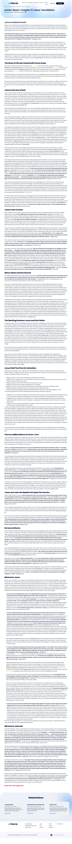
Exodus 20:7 (39, 568)
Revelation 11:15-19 (29, 669)
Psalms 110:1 (9, 667)
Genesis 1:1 (50, 214)
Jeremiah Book (9, 804)
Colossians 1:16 (28, 245)
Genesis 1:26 (28, 217)
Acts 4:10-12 (12, 541)
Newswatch (36, 2)
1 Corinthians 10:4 (57, 778)
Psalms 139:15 (16, 67)
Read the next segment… (14, 786)
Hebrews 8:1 (22, 659)
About (46, 4)
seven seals (35, 66)
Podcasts (41, 2)
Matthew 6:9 (17, 572)
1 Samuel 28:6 (25, 144)
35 (60, 510)
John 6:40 (9, 623)
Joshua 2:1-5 (19, 770)
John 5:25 (23, 619)
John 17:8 (11, 171)
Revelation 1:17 (23, 105)
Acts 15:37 (36, 549)
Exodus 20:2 (11, 255)
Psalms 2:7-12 (54, 478)
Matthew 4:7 (46, 607)
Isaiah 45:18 (30, 229)
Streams (46, 2)
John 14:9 (49, 149)
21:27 (28, 69)
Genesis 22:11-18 (35, 741)
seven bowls (18, 654)
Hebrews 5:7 (15, 452)
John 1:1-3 (49, 178)
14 (52, 178)
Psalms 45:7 (27, 103)
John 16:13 (34, 134)
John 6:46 (41, 122)
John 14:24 (13, 170)
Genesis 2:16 (41, 279)
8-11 (15, 255)
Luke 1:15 (57, 510)
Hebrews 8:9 (35, 103)
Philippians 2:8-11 (37, 39)
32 (21, 141)
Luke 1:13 (50, 497)
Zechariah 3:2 (58, 599)
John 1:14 (59, 267)
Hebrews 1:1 (53, 236)
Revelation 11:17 (22, 667)
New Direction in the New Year (35, 804)
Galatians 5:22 (40, 137)
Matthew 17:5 (7, 165)
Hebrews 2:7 (23, 154)
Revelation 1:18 (47, 624)
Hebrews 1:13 (16, 667)
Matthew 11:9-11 (23, 524)
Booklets (31, 2)
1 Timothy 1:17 (33, 122)
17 (32, 245)
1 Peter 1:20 (19, 206)
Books (27, 2)
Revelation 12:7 (57, 151)
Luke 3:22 (64, 163)
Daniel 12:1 (42, 652)
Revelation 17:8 (8, 67)
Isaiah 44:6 (14, 105)
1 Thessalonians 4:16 (47, 614)
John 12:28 (14, 165)
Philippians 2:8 (15, 449)
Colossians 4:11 (24, 549)
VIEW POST (8, 813)
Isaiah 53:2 (26, 47)
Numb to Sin (53, 804)
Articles (23, 2)
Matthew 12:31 (17, 141)
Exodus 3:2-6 (26, 756)
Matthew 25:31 (53, 630)
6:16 (38, 122)
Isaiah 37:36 (45, 335)
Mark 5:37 (30, 549)
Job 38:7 (33, 223)
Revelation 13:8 (23, 69)
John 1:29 (10, 487)
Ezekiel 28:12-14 (39, 57)
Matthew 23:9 (20, 573)
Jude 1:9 (51, 151)
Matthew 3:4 (24, 555)
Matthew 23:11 (19, 690)
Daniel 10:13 (33, 678)
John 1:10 (24, 229)
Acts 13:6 (18, 549)
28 (7, 265)
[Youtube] (51, 835)
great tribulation (62, 667)
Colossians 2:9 (56, 149)
